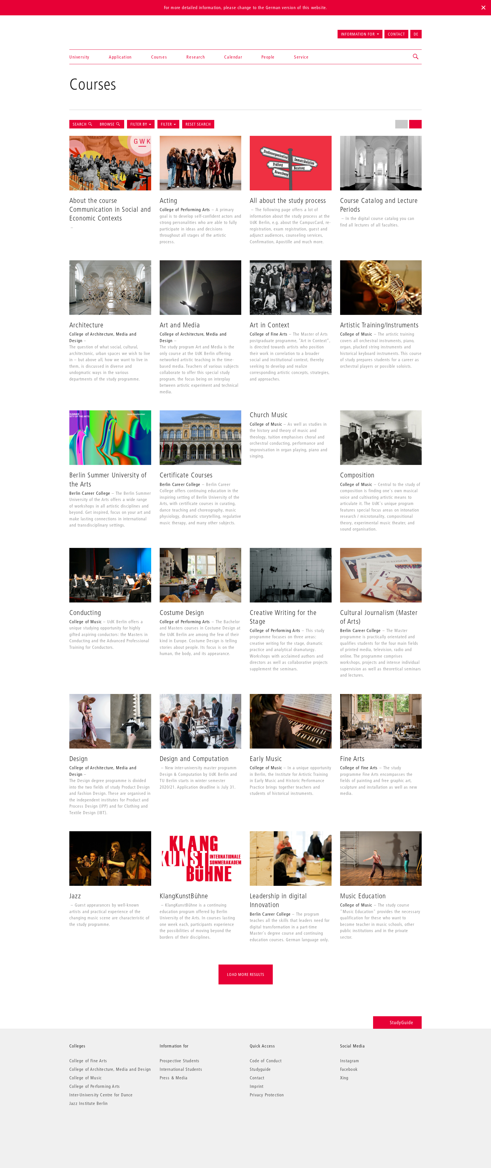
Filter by (138, 124)
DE (416, 34)
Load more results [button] (245, 974)
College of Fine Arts (88, 1060)
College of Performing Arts (94, 1086)
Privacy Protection (267, 1095)
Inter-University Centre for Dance (101, 1095)
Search (80, 124)
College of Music (85, 1077)
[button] (416, 57)
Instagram (349, 1060)
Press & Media (174, 1077)
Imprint (256, 1086)
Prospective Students (180, 1060)
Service (301, 57)
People (268, 57)
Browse (107, 124)
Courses (159, 57)
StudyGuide (401, 1022)
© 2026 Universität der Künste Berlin (99, 1127)
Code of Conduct (266, 1060)
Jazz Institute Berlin (88, 1103)
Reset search (198, 124)
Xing (344, 1077)
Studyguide (260, 1069)
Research (195, 57)
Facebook (349, 1069)
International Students (181, 1069)
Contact (396, 34)
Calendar (233, 57)
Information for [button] (358, 34)
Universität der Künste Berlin (91, 32)
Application (120, 57)
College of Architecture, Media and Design (110, 1069)
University (79, 57)
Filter (167, 124)
